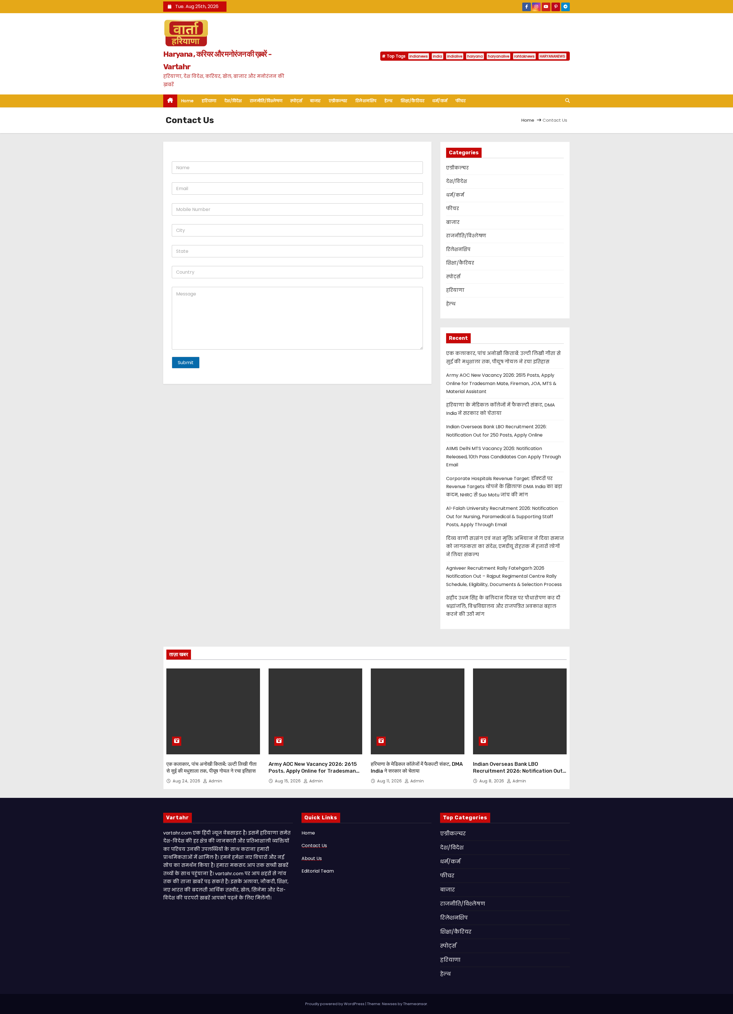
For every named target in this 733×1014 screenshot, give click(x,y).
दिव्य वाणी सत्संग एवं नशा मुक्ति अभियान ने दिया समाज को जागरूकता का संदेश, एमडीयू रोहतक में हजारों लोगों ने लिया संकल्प (505, 546)
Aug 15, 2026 (288, 781)
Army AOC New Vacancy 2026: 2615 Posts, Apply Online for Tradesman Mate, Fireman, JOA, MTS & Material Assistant (501, 383)
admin (214, 781)
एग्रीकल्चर (338, 101)
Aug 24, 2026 (187, 781)
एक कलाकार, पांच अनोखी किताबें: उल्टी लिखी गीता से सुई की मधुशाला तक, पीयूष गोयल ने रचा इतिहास (211, 767)
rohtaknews (524, 56)
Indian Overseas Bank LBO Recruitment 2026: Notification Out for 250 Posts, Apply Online (518, 771)
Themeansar (415, 1004)
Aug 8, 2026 (492, 781)
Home (187, 101)
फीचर (461, 101)
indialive (454, 56)
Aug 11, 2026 (390, 781)
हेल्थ (389, 101)
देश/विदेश (233, 101)
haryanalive (498, 56)
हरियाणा (209, 101)
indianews (418, 56)
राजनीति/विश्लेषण (266, 101)
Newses (389, 1004)
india (437, 56)
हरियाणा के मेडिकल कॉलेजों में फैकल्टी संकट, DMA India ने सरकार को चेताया (417, 767)
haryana (475, 56)
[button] (567, 100)
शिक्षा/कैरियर (413, 101)
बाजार (315, 101)
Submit (186, 362)
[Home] (170, 100)
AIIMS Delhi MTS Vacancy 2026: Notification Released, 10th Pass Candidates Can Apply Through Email (503, 456)
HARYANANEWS (552, 56)
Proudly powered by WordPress (335, 1004)
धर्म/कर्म (440, 101)
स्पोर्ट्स (296, 101)
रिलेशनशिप (366, 101)
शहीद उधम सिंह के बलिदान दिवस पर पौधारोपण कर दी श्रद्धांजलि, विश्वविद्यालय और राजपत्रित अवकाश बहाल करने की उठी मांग (503, 606)
